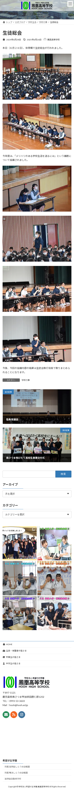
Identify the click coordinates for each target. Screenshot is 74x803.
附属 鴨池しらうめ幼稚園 (16, 772)
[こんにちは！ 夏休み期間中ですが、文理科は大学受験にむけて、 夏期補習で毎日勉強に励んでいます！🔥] (20, 543)
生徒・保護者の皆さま (16, 650)
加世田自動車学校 (13, 778)
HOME (9, 644)
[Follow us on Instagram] (21, 714)
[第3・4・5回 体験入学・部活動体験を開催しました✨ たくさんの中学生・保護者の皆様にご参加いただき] (54, 543)
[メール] (6, 714)
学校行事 (26, 380)
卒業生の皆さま (13, 657)
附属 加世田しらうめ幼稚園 (17, 766)
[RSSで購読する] (13, 714)
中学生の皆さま (13, 663)
